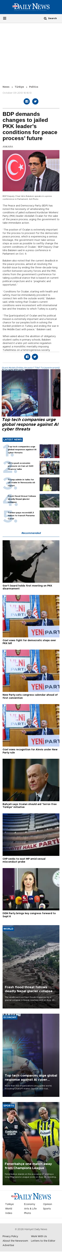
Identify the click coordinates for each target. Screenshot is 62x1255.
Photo (27, 1213)
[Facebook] (27, 101)
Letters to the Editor (43, 1241)
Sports (47, 1209)
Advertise (8, 1245)
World (8, 1209)
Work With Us (39, 1236)
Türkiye (19, 87)
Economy (29, 1204)
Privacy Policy (10, 1236)
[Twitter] (35, 101)
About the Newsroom (15, 1241)
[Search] (45, 18)
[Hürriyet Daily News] (31, 7)
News (6, 87)
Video (8, 1213)
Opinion (47, 1204)
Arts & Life (30, 1209)
